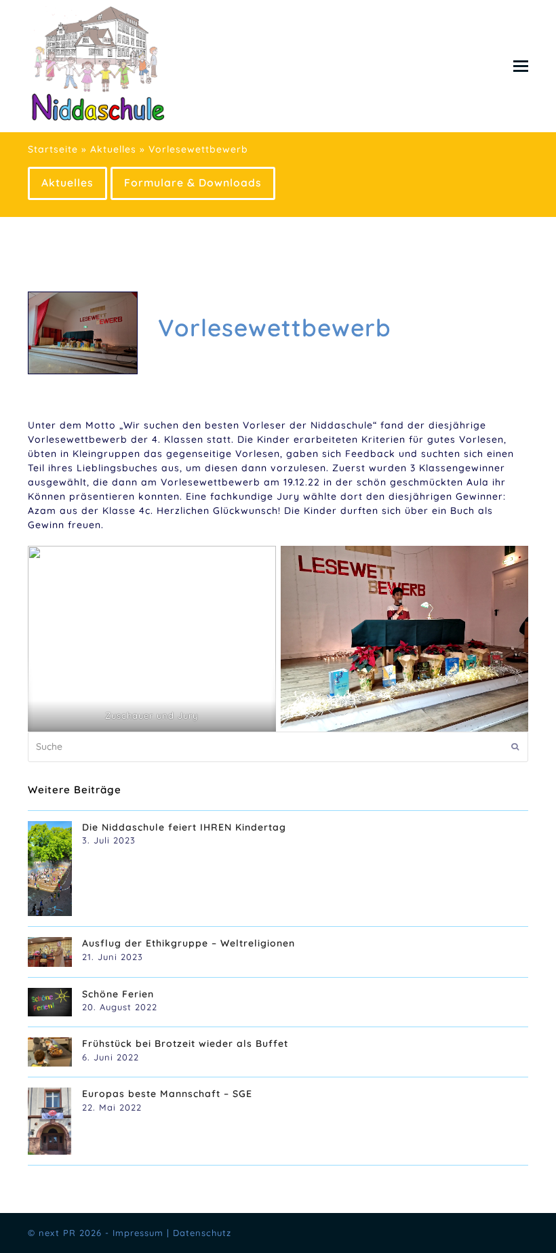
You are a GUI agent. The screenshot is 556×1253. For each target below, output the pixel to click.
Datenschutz (202, 1232)
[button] (520, 66)
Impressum (138, 1232)
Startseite (53, 149)
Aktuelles (113, 149)
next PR (57, 1232)
